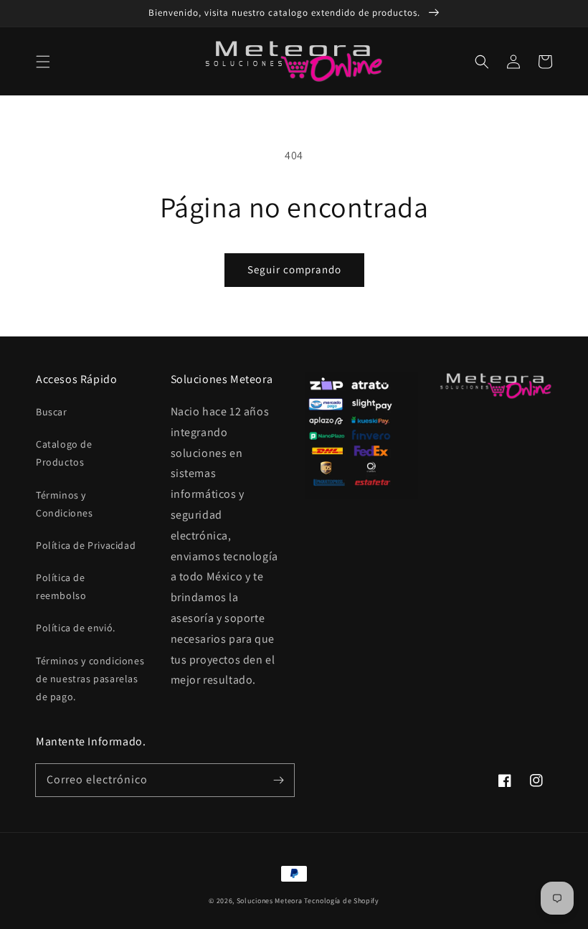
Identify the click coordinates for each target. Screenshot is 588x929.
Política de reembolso (61, 586)
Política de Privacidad (86, 545)
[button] (43, 61)
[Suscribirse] (278, 780)
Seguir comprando (294, 269)
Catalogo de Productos (64, 453)
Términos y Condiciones (64, 504)
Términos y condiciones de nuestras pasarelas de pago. (90, 678)
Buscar (51, 411)
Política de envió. (75, 627)
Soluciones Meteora (270, 900)
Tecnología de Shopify (341, 900)
